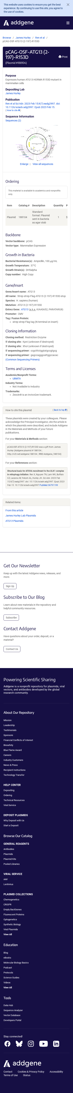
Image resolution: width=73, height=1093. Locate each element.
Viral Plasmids (11, 929)
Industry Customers (13, 760)
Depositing (9, 790)
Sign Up (10, 586)
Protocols (8, 972)
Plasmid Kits (10, 859)
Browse (7, 37)
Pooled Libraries (12, 864)
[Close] (66, 4)
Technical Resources (14, 800)
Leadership (9, 725)
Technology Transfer (14, 775)
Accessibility (56, 1071)
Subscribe (11, 617)
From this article (14, 510)
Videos (7, 982)
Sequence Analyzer (13, 1010)
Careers (7, 755)
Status (26, 1075)
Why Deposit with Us (14, 820)
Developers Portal (12, 1020)
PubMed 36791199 (49, 485)
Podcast (8, 967)
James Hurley (23, 37)
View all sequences (43, 164)
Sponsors (8, 735)
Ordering (8, 795)
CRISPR (7, 904)
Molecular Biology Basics (16, 962)
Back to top (59, 410)
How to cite (12, 110)
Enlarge (24, 164)
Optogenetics (10, 919)
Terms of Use (11, 1075)
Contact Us (12, 649)
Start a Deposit (11, 825)
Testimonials (10, 730)
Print (64, 56)
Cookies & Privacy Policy (31, 1071)
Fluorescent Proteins (14, 914)
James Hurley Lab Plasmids (20, 515)
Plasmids (14, 520)
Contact (8, 1071)
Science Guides (11, 977)
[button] (67, 23)
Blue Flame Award (13, 750)
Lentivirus (8, 884)
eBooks (7, 957)
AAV (6, 879)
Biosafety (8, 745)
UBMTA (17, 378)
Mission (8, 720)
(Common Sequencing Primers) (22, 359)
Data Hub (8, 1005)
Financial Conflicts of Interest (18, 740)
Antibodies (9, 849)
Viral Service (10, 805)
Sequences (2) (13, 120)
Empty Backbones (13, 909)
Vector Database (12, 1015)
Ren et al (40, 37)
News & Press (11, 765)
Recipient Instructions (15, 770)
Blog (6, 952)
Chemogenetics (11, 899)
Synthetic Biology (12, 924)
